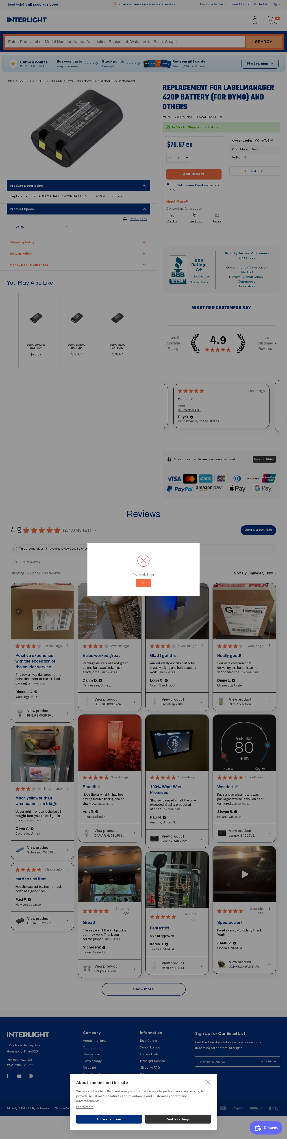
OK (143, 583)
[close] (208, 1082)
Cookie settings (177, 1119)
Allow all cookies (109, 1119)
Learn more (84, 1107)
